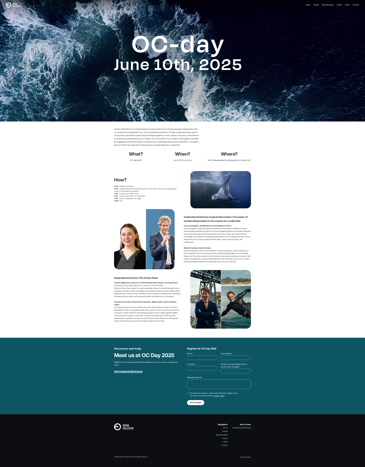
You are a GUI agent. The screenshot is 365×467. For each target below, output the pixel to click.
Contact (356, 5)
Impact (339, 5)
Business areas (328, 5)
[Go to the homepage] (13, 5)
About (308, 5)
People (316, 5)
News (347, 5)
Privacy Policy (245, 457)
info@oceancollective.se (128, 371)
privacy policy (219, 396)
